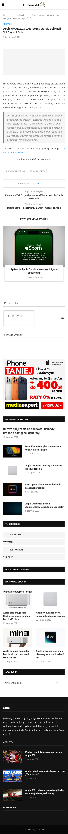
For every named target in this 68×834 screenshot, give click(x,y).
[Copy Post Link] (48, 183)
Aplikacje (21, 15)
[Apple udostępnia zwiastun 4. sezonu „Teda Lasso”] (12, 776)
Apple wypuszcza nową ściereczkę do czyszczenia (43, 467)
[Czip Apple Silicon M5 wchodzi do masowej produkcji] (12, 489)
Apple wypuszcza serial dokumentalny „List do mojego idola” (44, 505)
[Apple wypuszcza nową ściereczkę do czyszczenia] (12, 470)
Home (6, 15)
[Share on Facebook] (44, 183)
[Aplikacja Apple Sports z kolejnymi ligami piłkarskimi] (34, 246)
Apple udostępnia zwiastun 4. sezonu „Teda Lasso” (45, 773)
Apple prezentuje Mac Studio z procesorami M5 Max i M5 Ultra (16, 616)
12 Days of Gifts (37, 171)
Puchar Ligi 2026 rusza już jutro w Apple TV (43, 754)
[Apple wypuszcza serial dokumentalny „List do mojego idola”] (12, 508)
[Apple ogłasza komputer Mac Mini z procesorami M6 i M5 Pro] (17, 637)
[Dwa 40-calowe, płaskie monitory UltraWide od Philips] (12, 451)
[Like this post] (40, 183)
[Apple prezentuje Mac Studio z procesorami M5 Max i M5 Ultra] (17, 599)
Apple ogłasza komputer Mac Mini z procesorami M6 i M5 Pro (16, 654)
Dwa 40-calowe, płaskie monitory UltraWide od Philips (43, 448)
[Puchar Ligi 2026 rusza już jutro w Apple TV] (12, 756)
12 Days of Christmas (15, 171)
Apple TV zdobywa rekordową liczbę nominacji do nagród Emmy (44, 792)
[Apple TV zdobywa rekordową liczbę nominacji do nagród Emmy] (12, 795)
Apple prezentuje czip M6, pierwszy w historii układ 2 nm (50, 654)
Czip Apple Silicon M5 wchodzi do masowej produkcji (43, 486)
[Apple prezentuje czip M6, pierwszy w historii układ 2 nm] (50, 637)
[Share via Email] (52, 183)
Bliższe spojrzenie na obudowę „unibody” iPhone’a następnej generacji (29, 430)
